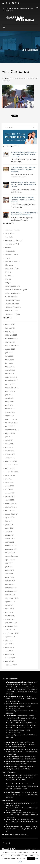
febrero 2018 (10, 658)
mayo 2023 (9, 444)
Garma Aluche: (11, 716)
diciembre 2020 (11, 545)
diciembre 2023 (11, 419)
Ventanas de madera (13, 307)
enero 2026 (9, 331)
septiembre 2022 (11, 472)
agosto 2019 (10, 602)
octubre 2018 (10, 630)
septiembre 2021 (11, 514)
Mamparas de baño (12, 268)
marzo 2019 (9, 616)
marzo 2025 (9, 366)
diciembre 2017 (11, 665)
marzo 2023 (9, 451)
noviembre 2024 (11, 380)
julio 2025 (8, 352)
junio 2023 (9, 440)
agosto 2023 (10, 433)
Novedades (9, 275)
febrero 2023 (10, 454)
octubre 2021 (10, 510)
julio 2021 (8, 521)
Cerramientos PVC (12, 244)
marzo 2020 (9, 577)
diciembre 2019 (11, 588)
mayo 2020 (9, 570)
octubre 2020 (10, 552)
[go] (34, 127)
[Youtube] (9, 3)
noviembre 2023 (11, 423)
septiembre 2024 (11, 387)
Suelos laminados (11, 296)
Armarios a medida (12, 230)
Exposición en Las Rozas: (14, 696)
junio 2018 (9, 644)
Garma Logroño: (11, 803)
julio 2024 (8, 395)
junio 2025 (9, 356)
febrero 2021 (10, 538)
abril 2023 (9, 447)
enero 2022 (9, 500)
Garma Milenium (9, 78)
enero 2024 (9, 416)
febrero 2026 (10, 328)
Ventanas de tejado (12, 314)
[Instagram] (12, 3)
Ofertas (8, 279)
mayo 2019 (9, 609)
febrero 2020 (10, 581)
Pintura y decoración (12, 286)
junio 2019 (9, 605)
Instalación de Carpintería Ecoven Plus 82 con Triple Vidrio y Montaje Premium (22, 200)
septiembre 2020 (11, 556)
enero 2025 (9, 373)
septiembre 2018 (11, 633)
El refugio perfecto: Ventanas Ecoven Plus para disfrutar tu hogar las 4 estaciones (23, 169)
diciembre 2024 (11, 377)
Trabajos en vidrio (12, 303)
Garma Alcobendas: (13, 704)
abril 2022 (9, 489)
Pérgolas (8, 282)
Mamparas (9, 265)
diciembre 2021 (11, 503)
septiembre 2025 (11, 345)
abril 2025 (9, 363)
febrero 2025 (10, 370)
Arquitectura (9, 233)
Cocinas (8, 247)
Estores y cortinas (12, 254)
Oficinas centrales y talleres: (16, 682)
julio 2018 (8, 640)
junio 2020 (9, 566)
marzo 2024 (9, 409)
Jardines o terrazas (12, 261)
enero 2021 (9, 542)
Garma (7, 258)
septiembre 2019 (11, 598)
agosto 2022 (10, 475)
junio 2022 (9, 482)
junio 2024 (9, 398)
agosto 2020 (10, 559)
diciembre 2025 (11, 335)
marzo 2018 (9, 654)
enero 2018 (9, 661)
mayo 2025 (9, 359)
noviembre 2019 (11, 591)
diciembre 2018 (11, 623)
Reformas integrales (12, 293)
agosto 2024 (10, 391)
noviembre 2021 (11, 507)
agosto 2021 (10, 517)
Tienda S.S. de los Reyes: (14, 687)
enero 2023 (9, 458)
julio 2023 (8, 437)
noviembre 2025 (11, 338)
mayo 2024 (9, 402)
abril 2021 (9, 531)
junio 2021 (9, 524)
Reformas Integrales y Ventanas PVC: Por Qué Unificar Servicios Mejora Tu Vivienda (23, 184)
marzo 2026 (9, 324)
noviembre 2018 (11, 626)
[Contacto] (3, 3)
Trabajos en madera (12, 300)
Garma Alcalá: (11, 723)
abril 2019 (9, 612)
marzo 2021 (9, 535)
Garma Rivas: (10, 749)
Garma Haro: (10, 808)
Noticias (8, 272)
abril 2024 (9, 405)
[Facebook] (6, 3)
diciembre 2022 (11, 461)
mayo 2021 (9, 528)
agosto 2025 (10, 349)
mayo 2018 (9, 647)
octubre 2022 (10, 468)
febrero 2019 (10, 619)
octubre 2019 (10, 595)
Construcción (10, 251)
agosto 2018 (10, 637)
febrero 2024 (10, 412)
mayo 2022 (9, 486)
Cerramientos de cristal (14, 240)
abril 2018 (9, 651)
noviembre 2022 (11, 465)
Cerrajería (9, 237)
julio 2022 (8, 479)
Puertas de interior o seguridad (16, 289)
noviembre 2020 (11, 549)
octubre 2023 (10, 426)
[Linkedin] (19, 3)
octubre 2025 (10, 342)
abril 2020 (9, 573)
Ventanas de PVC (11, 310)
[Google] (16, 3)
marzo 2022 (9, 493)
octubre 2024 (10, 384)
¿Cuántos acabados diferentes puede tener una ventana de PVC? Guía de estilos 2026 (23, 154)
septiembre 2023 (11, 430)
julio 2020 (8, 563)
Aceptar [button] (31, 858)
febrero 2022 (10, 496)
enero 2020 (9, 584)
